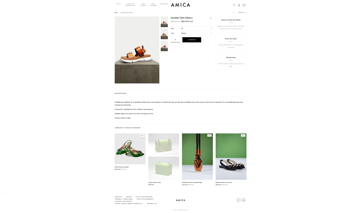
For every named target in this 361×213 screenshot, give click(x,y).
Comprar (192, 40)
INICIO (118, 4)
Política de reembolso (145, 199)
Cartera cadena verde (154, 182)
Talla (172, 28)
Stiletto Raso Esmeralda (122, 167)
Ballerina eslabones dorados (224, 182)
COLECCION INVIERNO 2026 (130, 4)
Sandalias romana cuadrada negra (192, 182)
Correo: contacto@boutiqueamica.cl (129, 203)
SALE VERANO (143, 4)
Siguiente (241, 12)
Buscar (129, 196)
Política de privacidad (144, 196)
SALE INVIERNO (153, 4)
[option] (137, 49)
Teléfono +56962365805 (123, 201)
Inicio (116, 12)
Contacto (118, 196)
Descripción (120, 93)
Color (172, 33)
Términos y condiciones (124, 199)
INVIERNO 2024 (152, 203)
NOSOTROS (164, 4)
